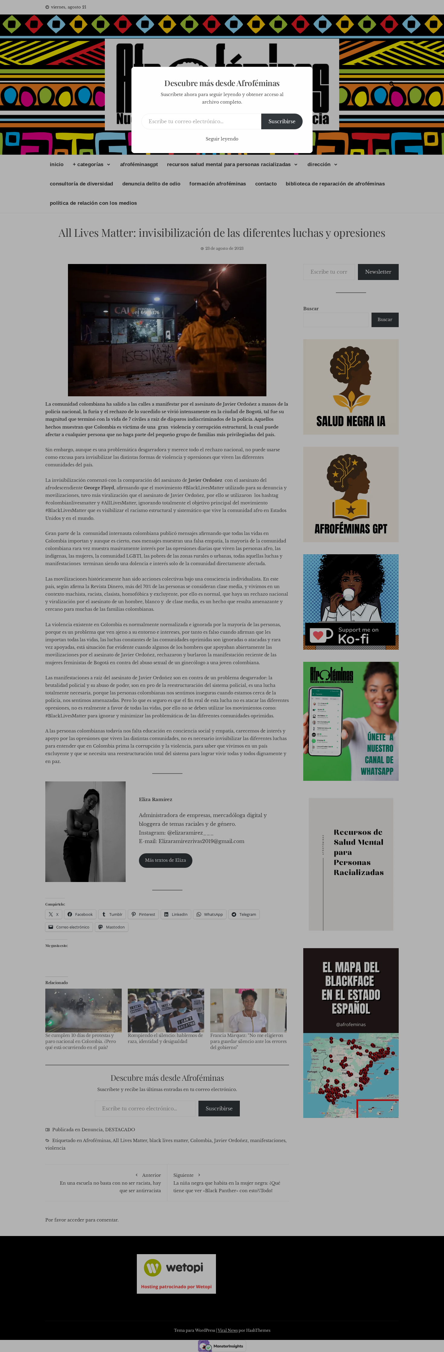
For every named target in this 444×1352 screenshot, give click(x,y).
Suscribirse (282, 121)
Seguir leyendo (222, 139)
